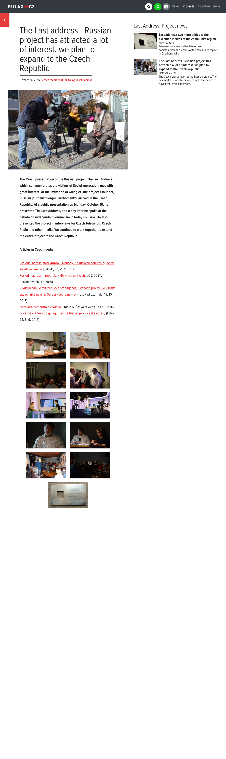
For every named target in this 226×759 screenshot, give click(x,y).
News (175, 6)
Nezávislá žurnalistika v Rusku (40, 307)
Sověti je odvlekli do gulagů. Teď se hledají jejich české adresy (62, 313)
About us (203, 6)
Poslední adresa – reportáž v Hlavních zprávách (52, 276)
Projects (188, 6)
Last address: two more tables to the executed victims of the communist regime (188, 37)
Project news (175, 26)
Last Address (84, 80)
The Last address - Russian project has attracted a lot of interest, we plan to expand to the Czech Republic (185, 65)
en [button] (215, 6)
